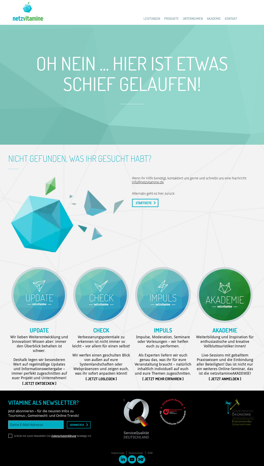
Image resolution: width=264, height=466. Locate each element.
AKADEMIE (214, 19)
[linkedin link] (123, 459)
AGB (150, 453)
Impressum (117, 453)
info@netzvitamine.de (148, 182)
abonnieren (77, 425)
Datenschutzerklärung (63, 436)
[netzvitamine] (25, 12)
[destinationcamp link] (141, 459)
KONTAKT (231, 19)
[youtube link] (132, 459)
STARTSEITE (144, 203)
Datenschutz (136, 453)
